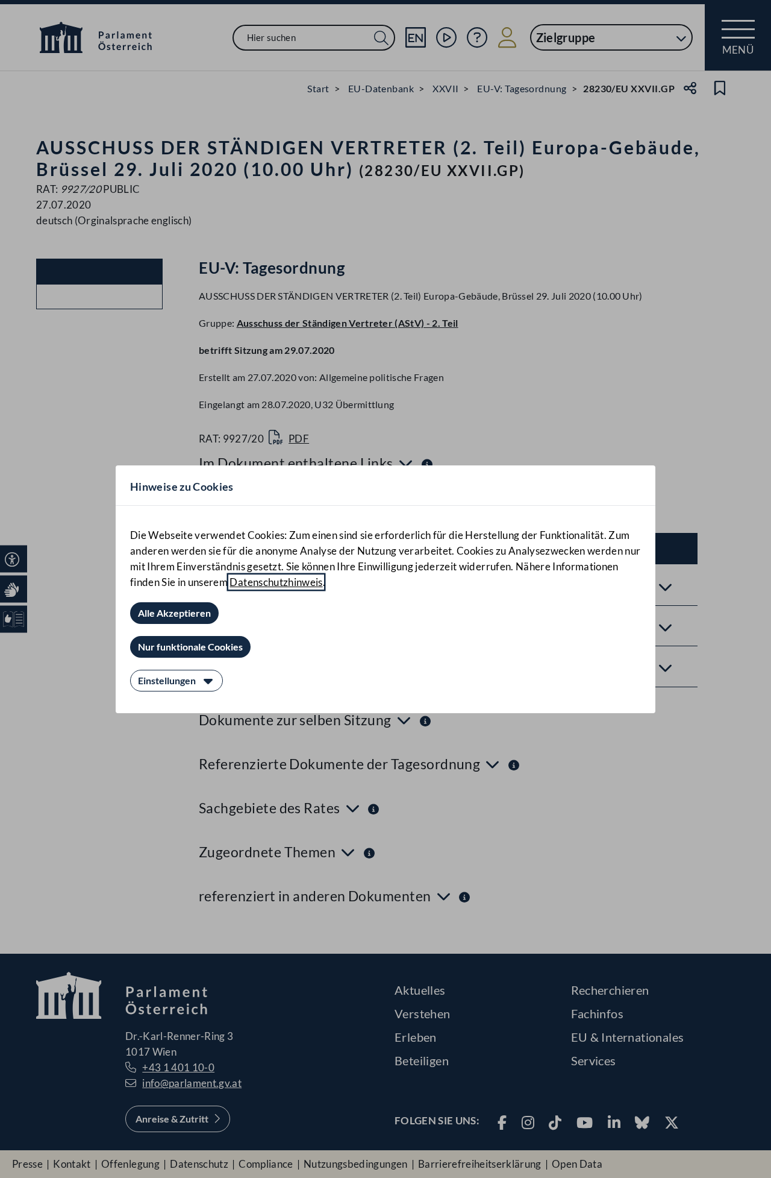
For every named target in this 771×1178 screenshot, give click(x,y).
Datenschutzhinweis (275, 582)
